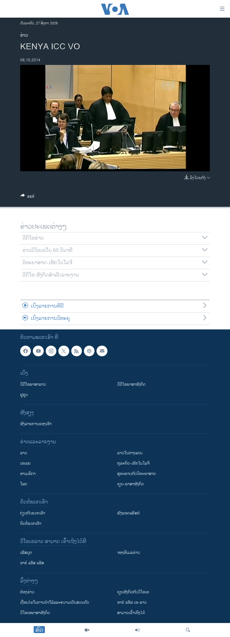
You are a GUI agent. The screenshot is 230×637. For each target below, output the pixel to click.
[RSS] (76, 351)
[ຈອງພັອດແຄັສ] (101, 351)
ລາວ (23, 453)
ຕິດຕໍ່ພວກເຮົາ (30, 523)
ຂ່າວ (24, 35)
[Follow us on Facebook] (25, 351)
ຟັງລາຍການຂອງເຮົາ (36, 424)
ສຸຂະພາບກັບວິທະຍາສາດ (136, 474)
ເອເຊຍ (25, 463)
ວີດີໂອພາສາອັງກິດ (131, 384)
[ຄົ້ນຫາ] (188, 630)
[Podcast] (89, 351)
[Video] (87, 630)
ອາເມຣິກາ (28, 474)
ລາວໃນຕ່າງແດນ (129, 453)
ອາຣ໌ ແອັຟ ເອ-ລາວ (132, 602)
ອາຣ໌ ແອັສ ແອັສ (32, 563)
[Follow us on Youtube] (38, 351)
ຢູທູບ (24, 395)
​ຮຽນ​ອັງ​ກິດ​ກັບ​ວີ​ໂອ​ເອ (133, 592)
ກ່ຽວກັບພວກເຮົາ (32, 513)
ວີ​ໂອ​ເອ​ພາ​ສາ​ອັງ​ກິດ (35, 613)
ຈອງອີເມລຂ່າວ (128, 553)
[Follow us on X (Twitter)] (63, 351)
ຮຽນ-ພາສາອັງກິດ (130, 484)
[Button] (27, 197)
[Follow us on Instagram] (51, 351)
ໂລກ (23, 484)
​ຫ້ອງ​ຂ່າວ (27, 592)
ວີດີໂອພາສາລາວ (33, 384)
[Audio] (137, 630)
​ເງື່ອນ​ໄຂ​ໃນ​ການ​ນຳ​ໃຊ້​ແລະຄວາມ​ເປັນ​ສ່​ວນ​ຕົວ (54, 602)
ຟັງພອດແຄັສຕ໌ (128, 513)
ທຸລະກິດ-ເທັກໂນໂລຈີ (133, 463)
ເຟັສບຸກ (26, 553)
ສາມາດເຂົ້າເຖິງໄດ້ (131, 613)
